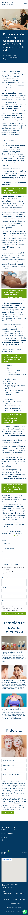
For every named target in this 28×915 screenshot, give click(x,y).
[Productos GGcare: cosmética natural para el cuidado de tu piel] (14, 643)
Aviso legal (5, 899)
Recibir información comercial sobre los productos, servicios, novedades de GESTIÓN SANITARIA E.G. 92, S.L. (14, 807)
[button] (24, 912)
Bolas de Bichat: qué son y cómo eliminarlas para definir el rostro (13, 681)
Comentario (5, 577)
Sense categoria (6, 543)
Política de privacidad (19, 899)
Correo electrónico (7, 594)
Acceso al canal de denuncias (14, 911)
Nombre (4, 587)
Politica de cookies (14, 903)
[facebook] (6, 840)
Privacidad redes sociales (14, 907)
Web (2, 600)
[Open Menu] (25, 3)
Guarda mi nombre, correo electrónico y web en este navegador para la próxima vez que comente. (14, 608)
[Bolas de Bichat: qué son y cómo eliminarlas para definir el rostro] (14, 672)
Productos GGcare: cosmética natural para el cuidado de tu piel (13, 653)
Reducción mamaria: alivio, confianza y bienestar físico (11, 710)
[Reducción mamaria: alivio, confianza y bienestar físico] (14, 700)
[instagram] (2, 840)
